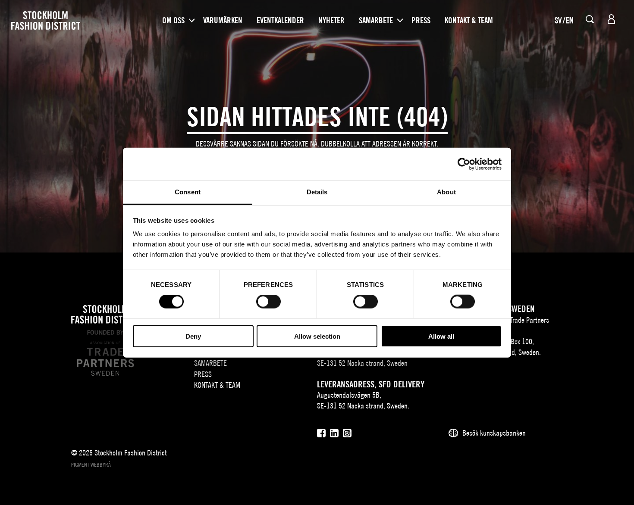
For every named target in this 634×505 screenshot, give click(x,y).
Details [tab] (317, 192)
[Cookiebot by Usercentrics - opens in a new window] (464, 163)
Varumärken (222, 20)
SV (558, 20)
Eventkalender (280, 20)
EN (570, 20)
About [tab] (446, 192)
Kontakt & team (469, 20)
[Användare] (611, 19)
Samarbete (376, 20)
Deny (193, 336)
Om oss (173, 20)
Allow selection (317, 336)
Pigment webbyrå (91, 464)
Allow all (441, 336)
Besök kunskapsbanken (494, 432)
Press (420, 20)
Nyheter (331, 20)
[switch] (268, 302)
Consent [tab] (188, 192)
